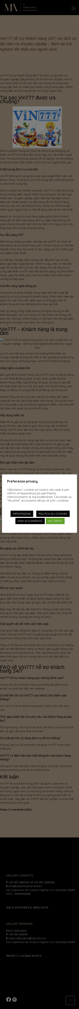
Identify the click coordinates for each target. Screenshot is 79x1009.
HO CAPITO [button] (55, 520)
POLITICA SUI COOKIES (53, 513)
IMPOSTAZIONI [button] (22, 513)
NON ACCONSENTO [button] (30, 520)
